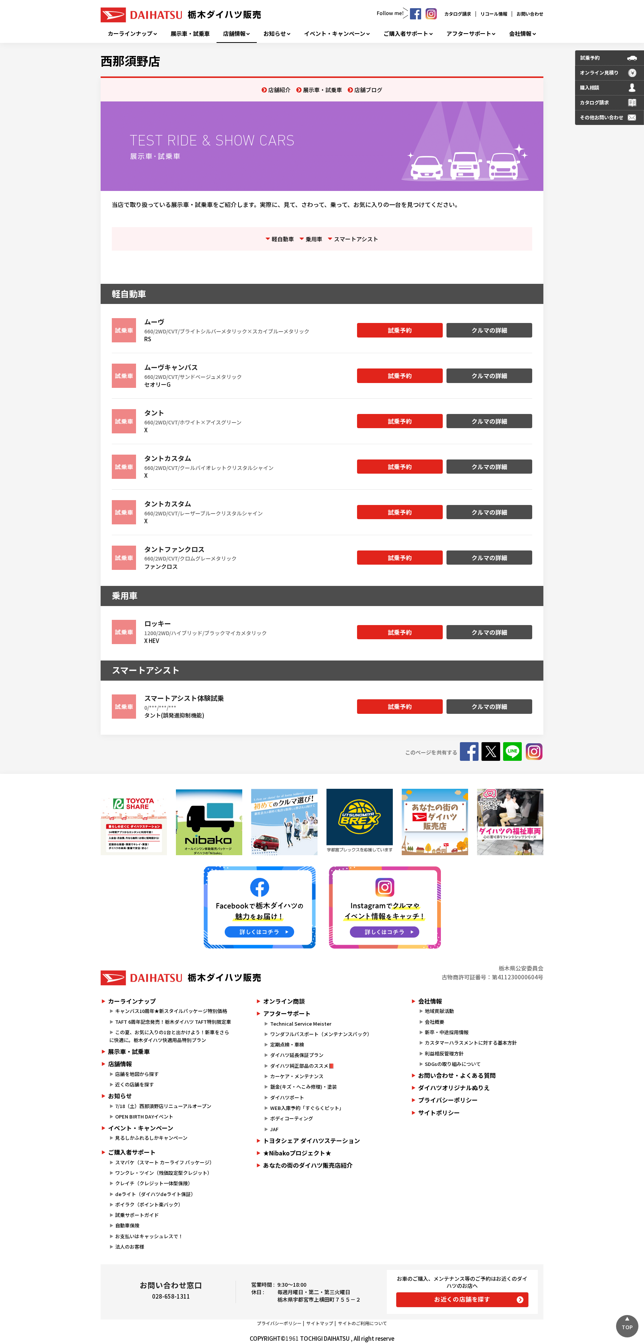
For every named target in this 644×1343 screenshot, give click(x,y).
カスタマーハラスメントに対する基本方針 (471, 1042)
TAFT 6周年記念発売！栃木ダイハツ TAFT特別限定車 (173, 1021)
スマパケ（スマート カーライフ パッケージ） (164, 1162)
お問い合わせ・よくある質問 (457, 1075)
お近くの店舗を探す (462, 1299)
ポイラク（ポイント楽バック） (149, 1204)
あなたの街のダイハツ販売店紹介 (308, 1165)
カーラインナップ (130, 33)
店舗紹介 (279, 90)
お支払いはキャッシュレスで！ (149, 1236)
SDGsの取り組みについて (453, 1063)
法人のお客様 (129, 1246)
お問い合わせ (530, 13)
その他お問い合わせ (602, 117)
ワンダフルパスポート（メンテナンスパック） (321, 1034)
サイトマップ (319, 1323)
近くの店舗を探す (134, 1084)
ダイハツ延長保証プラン (296, 1054)
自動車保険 (127, 1225)
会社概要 (434, 1021)
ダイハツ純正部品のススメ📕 (302, 1065)
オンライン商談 (284, 1001)
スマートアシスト (356, 239)
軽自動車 (283, 239)
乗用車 (314, 239)
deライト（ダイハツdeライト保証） (155, 1194)
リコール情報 (493, 13)
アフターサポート (468, 33)
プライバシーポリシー (448, 1099)
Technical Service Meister (300, 1023)
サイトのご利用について (362, 1323)
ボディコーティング (291, 1118)
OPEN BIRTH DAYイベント (144, 1116)
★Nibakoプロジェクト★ (297, 1152)
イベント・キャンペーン (334, 33)
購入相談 (589, 87)
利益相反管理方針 (444, 1053)
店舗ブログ (368, 90)
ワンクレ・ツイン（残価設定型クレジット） (163, 1172)
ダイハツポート (287, 1097)
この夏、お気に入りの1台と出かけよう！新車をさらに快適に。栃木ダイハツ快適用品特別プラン (169, 1036)
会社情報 (520, 33)
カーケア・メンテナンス (296, 1076)
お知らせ (274, 33)
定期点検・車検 (287, 1044)
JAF (274, 1129)
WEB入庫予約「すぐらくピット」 (307, 1107)
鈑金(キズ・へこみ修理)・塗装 (303, 1086)
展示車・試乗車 (190, 33)
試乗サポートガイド (137, 1214)
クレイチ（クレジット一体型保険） (154, 1183)
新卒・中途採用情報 (446, 1032)
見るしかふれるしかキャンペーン (151, 1137)
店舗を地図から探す (137, 1073)
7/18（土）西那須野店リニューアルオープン (163, 1106)
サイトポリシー (439, 1112)
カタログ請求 (457, 13)
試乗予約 (400, 330)
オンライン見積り (599, 72)
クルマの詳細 (489, 330)
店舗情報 (234, 33)
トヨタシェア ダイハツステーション (311, 1140)
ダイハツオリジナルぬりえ (454, 1087)
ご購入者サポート (405, 33)
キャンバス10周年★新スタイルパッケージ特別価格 (171, 1010)
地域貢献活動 (439, 1010)
